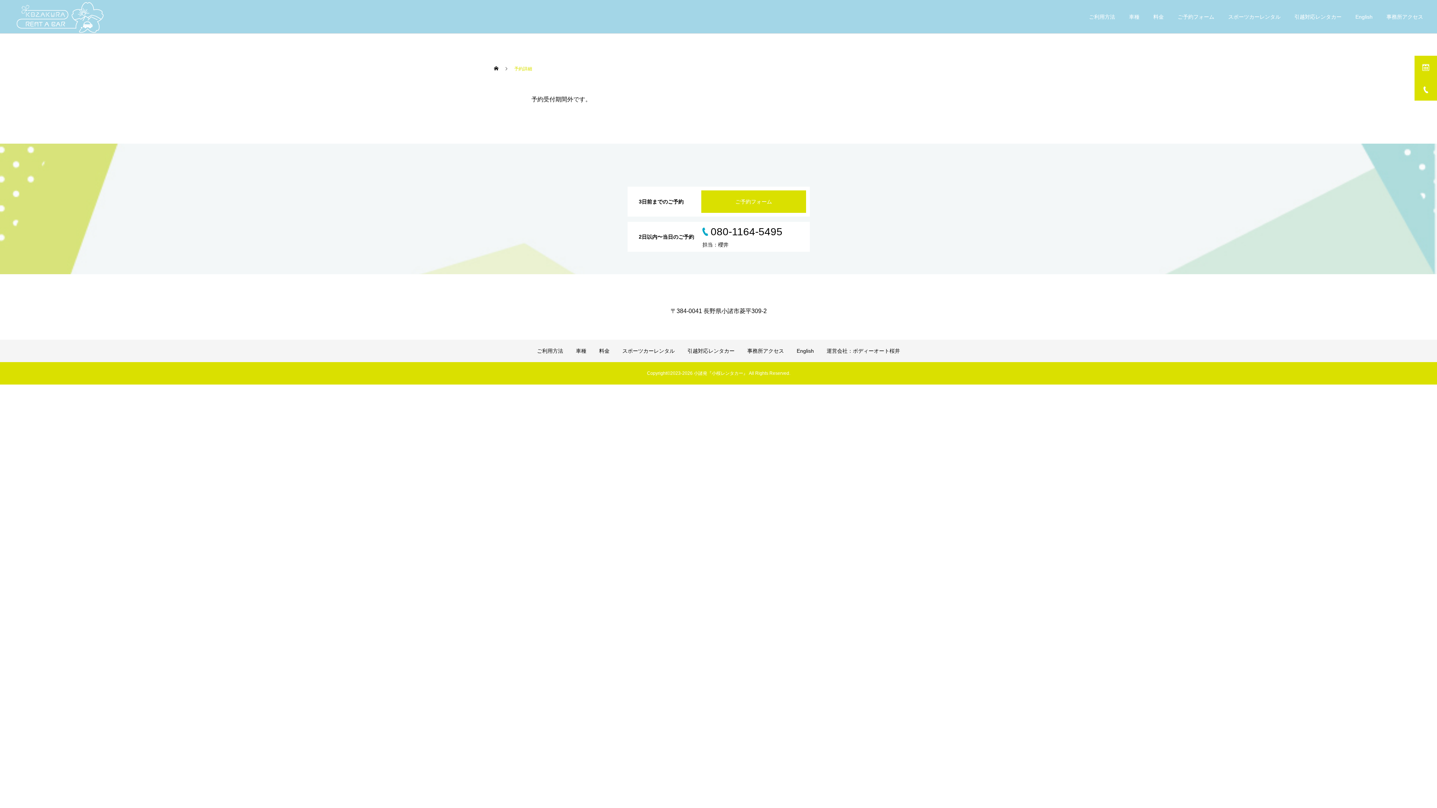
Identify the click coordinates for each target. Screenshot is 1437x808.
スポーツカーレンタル (1254, 17)
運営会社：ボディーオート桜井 (863, 351)
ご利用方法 (1102, 17)
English (1364, 17)
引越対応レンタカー (1318, 17)
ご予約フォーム (1196, 17)
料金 (1158, 17)
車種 (1134, 17)
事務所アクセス (1404, 17)
